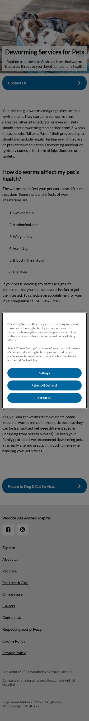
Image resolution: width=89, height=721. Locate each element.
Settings (44, 373)
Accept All (44, 397)
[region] (44, 360)
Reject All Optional (44, 385)
